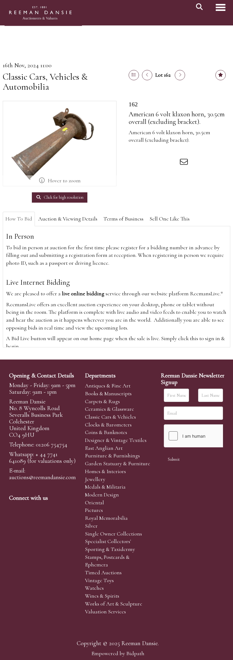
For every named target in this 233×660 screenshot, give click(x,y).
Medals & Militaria (105, 486)
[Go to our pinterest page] (40, 508)
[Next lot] (180, 75)
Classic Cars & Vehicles (110, 416)
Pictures (94, 510)
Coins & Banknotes (106, 432)
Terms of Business (123, 218)
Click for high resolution (63, 197)
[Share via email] (185, 163)
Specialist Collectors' (108, 541)
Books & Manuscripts (108, 393)
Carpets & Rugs (102, 401)
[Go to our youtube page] (53, 508)
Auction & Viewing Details (67, 218)
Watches (94, 588)
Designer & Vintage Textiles (116, 440)
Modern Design (102, 494)
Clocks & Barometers (108, 424)
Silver (91, 525)
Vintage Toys (99, 580)
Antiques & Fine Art (107, 385)
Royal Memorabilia (106, 518)
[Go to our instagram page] (172, 163)
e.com (42, 477)
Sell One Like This (170, 218)
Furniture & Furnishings (112, 455)
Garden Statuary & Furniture (117, 463)
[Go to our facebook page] (15, 508)
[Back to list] (134, 75)
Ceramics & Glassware (109, 409)
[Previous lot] (147, 75)
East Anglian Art (104, 448)
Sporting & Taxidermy (110, 549)
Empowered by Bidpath (117, 653)
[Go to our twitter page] (27, 508)
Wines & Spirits (102, 595)
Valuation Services (105, 611)
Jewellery (95, 479)
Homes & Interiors (105, 471)
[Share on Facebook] (134, 163)
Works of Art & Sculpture (113, 603)
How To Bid (18, 218)
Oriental (94, 502)
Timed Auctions (103, 572)
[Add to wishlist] (220, 75)
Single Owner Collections (113, 533)
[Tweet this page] (147, 163)
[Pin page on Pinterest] (159, 163)
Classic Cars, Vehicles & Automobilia (45, 81)
